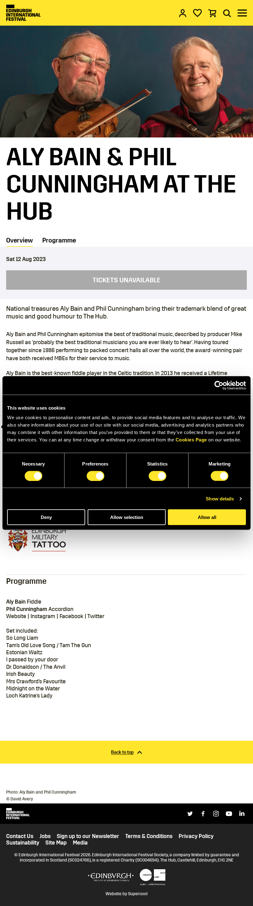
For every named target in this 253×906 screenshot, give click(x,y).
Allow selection (126, 517)
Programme (59, 240)
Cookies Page (191, 439)
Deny (46, 517)
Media (80, 843)
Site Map (56, 843)
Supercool (137, 893)
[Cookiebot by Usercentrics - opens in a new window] (219, 385)
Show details (220, 498)
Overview (19, 240)
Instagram (43, 616)
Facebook (71, 616)
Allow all (207, 517)
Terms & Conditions (148, 836)
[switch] (95, 476)
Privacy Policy (196, 836)
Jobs (45, 836)
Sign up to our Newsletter (88, 836)
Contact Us (19, 836)
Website (16, 616)
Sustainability (22, 843)
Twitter (95, 616)
